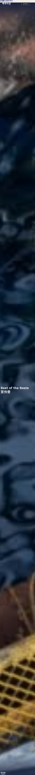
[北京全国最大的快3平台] (11, 4)
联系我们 (25, 3)
